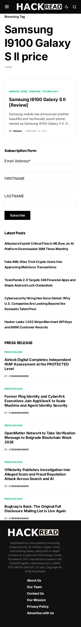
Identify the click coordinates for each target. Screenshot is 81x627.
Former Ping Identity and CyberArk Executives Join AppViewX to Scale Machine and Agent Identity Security (36, 401)
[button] (6, 6)
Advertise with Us (40, 613)
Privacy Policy (38, 606)
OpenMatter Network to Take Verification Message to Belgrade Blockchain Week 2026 (39, 437)
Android (14, 91)
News (24, 91)
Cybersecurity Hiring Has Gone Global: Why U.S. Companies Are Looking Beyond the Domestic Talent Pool (37, 303)
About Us (34, 580)
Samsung (35, 91)
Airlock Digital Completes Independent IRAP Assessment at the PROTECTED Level (37, 364)
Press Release (13, 352)
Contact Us (35, 593)
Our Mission (36, 600)
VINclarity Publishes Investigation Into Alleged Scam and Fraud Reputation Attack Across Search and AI (37, 474)
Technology (50, 91)
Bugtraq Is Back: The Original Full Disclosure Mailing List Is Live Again (35, 508)
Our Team (34, 587)
